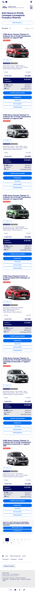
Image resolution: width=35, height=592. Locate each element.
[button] (11, 590)
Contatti (20, 559)
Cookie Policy (5, 579)
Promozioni (5, 559)
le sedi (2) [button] (9, 566)
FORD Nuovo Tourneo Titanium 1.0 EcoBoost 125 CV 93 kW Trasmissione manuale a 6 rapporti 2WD (17, 36)
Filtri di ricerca (16, 22)
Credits (4, 580)
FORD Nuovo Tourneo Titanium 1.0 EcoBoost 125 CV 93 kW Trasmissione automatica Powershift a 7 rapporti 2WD (17, 361)
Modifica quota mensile (17, 92)
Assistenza (13, 559)
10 (11, 542)
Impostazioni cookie (15, 579)
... (15, 542)
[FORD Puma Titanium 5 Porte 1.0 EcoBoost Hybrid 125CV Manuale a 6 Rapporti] (17, 292)
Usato (23, 556)
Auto (6, 556)
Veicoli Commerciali (15, 556)
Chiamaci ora (18, 530)
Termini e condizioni (26, 579)
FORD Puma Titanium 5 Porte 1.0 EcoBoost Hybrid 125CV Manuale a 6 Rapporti (16, 277)
